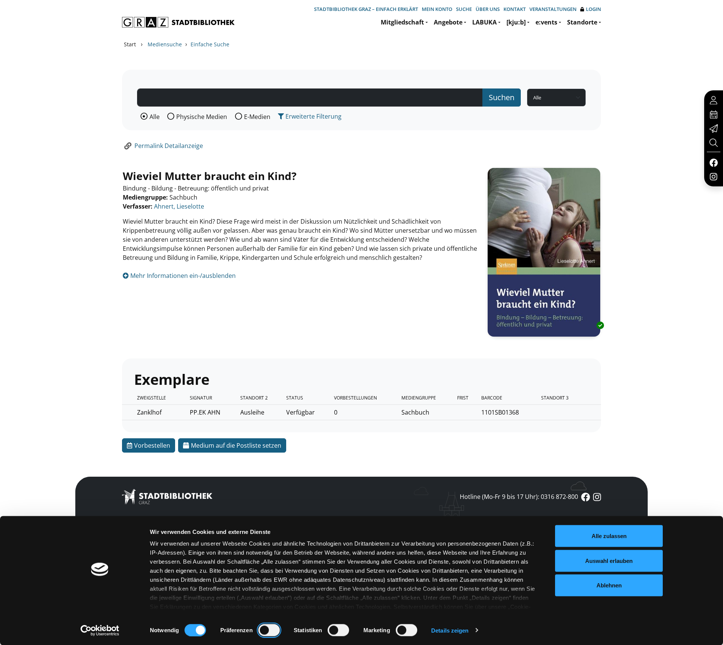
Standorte (582, 22)
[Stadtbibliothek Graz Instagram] (714, 176)
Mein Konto (437, 9)
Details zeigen (449, 630)
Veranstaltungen (553, 9)
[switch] (269, 630)
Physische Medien (201, 117)
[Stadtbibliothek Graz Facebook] (713, 162)
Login (593, 9)
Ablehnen (609, 585)
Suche (464, 9)
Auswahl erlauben (609, 560)
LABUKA (484, 22)
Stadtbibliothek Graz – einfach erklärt (366, 9)
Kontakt (514, 9)
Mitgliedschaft (402, 22)
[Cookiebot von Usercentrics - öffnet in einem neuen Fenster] (100, 630)
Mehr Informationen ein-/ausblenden (182, 275)
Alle (154, 117)
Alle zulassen (609, 536)
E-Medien (257, 117)
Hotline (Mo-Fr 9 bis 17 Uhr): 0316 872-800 (519, 497)
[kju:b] (516, 22)
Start (130, 44)
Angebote (448, 22)
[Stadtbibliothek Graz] (178, 22)
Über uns (488, 9)
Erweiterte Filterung (313, 116)
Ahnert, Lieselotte (179, 206)
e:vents (546, 22)
